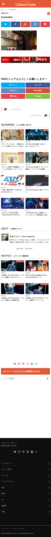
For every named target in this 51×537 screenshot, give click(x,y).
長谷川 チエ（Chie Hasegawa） (23, 236)
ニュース (5, 475)
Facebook (29, 248)
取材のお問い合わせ (8, 445)
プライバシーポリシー (9, 443)
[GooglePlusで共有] (25, 24)
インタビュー (7, 463)
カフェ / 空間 (6, 469)
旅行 (3, 487)
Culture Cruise (26, 4)
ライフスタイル (7, 481)
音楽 (3, 512)
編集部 (4, 506)
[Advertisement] (25, 334)
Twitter (21, 248)
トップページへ (6, 528)
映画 (3, 493)
